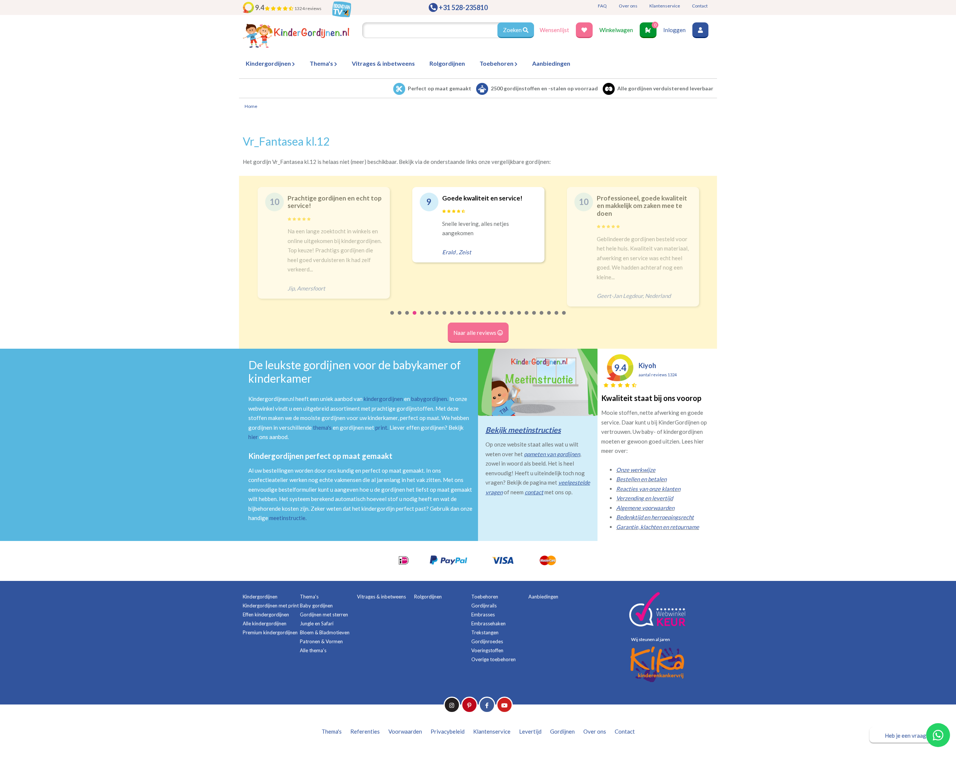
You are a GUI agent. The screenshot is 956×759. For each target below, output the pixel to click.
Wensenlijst (554, 30)
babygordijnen (429, 398)
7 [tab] (437, 317)
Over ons (628, 6)
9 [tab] (452, 317)
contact (534, 492)
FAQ (602, 6)
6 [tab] (430, 317)
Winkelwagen (616, 30)
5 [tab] (422, 317)
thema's (322, 427)
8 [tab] (445, 317)
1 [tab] (392, 317)
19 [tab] (527, 317)
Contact (700, 6)
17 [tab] (512, 317)
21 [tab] (542, 317)
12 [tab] (474, 317)
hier (253, 436)
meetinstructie (287, 517)
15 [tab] (497, 317)
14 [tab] (489, 317)
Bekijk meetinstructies (523, 429)
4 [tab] (415, 317)
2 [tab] (400, 317)
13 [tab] (482, 317)
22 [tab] (549, 317)
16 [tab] (504, 317)
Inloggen (674, 30)
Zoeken (513, 30)
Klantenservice (664, 6)
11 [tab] (467, 317)
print (381, 427)
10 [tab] (459, 317)
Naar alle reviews (475, 332)
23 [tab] (557, 317)
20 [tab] (534, 317)
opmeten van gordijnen (552, 454)
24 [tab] (564, 317)
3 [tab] (407, 317)
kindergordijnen (383, 398)
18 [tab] (519, 317)
